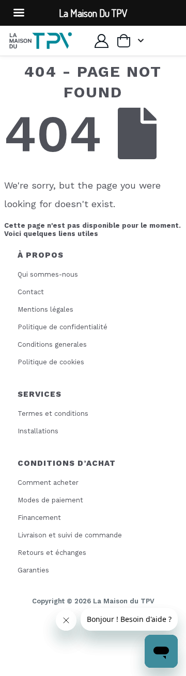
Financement (39, 517)
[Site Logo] (40, 41)
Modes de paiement (50, 500)
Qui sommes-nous (48, 274)
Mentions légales (45, 309)
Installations (38, 431)
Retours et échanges (52, 552)
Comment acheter (48, 482)
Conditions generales (52, 344)
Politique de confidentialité (62, 327)
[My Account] (101, 41)
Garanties (33, 570)
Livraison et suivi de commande (70, 535)
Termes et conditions (53, 413)
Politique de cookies (51, 362)
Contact (31, 292)
